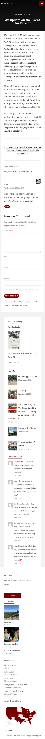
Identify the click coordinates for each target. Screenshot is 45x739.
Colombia (29, 462)
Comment (8, 231)
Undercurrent (9, 678)
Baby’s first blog (28, 481)
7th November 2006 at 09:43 (14, 188)
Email (7, 267)
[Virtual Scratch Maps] (22, 727)
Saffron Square (10, 672)
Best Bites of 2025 (10, 665)
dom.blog (7, 3)
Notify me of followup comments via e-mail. (24, 290)
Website (7, 279)
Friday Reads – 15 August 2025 (16, 685)
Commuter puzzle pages (13, 691)
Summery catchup (11, 644)
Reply (7, 207)
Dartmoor (8, 622)
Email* (6, 585)
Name (7, 256)
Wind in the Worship (12, 650)
